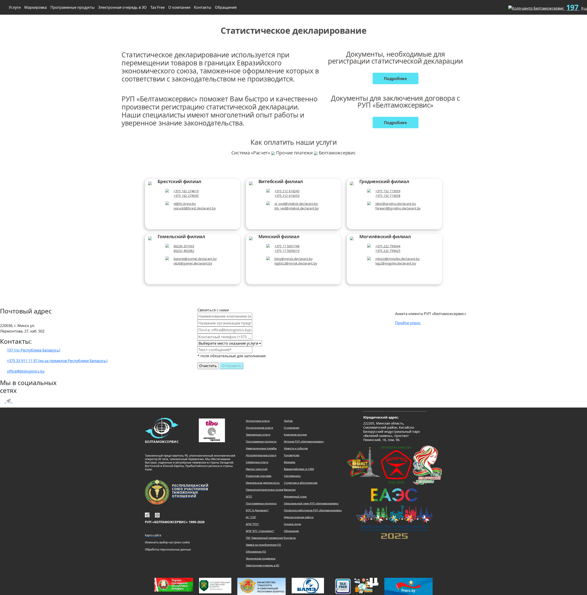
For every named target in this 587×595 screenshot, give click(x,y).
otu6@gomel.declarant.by (193, 263)
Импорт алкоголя (256, 469)
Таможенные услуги (258, 434)
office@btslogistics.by (25, 371)
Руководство (291, 455)
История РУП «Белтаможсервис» (304, 441)
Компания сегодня (295, 434)
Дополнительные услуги (261, 455)
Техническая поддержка (260, 558)
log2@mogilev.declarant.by (395, 263)
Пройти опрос (408, 322)
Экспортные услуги (258, 420)
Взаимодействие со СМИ (299, 469)
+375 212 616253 (286, 195)
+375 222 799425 (387, 251)
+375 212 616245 (286, 191)
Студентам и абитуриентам (300, 482)
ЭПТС (249, 496)
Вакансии (290, 489)
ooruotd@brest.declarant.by (195, 208)
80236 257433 (184, 246)
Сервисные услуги (257, 462)
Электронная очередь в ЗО (122, 7)
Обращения (226, 7)
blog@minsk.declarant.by (293, 259)
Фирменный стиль (295, 496)
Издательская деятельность (263, 482)
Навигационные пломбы (261, 448)
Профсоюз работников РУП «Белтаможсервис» (313, 510)
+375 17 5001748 (286, 246)
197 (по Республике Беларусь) (33, 350)
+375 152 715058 (387, 195)
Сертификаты (292, 476)
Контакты (202, 7)
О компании (179, 7)
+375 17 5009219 (286, 251)
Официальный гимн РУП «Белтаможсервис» (311, 503)
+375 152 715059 (387, 191)
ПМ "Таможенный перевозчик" (265, 537)
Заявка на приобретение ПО (263, 544)
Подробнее (395, 78)
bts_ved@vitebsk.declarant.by (296, 208)
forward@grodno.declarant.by (398, 208)
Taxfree (288, 420)
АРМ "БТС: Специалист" (260, 531)
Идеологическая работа (298, 517)
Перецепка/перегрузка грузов (264, 489)
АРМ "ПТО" (252, 524)
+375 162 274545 (186, 195)
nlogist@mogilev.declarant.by (397, 259)
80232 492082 (184, 251)
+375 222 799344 (387, 246)
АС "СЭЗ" (251, 517)
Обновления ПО (256, 551)
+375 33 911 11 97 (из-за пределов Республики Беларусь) (57, 360)
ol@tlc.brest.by (185, 203)
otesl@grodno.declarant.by (395, 203)
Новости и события (296, 448)
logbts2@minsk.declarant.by (295, 263)
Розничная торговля (258, 476)
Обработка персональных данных (168, 549)
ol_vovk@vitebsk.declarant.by (296, 203)
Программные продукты (72, 7)
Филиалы (289, 462)
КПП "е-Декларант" (257, 510)
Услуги (15, 7)
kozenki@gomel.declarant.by (195, 259)
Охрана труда (292, 524)
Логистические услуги (259, 427)
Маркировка (35, 7)
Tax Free (157, 7)
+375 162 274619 (186, 191)
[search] (497, 6)
